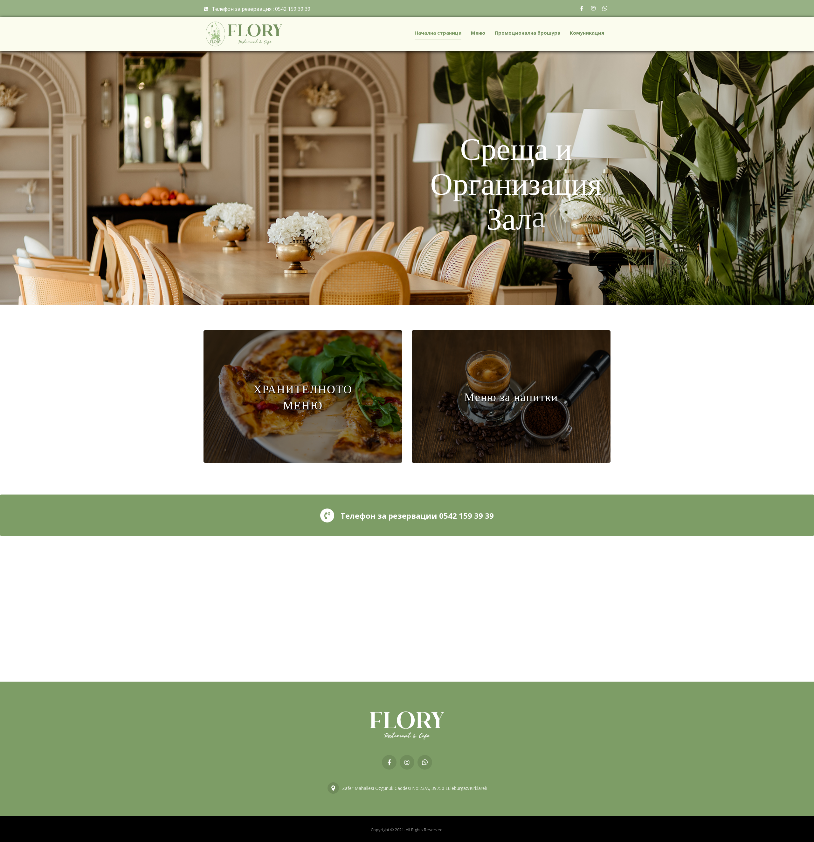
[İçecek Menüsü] (511, 396)
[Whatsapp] (605, 8)
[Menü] (303, 396)
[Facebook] (582, 8)
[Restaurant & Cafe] (244, 34)
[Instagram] (593, 8)
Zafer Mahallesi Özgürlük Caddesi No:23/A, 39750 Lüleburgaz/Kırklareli (414, 788)
